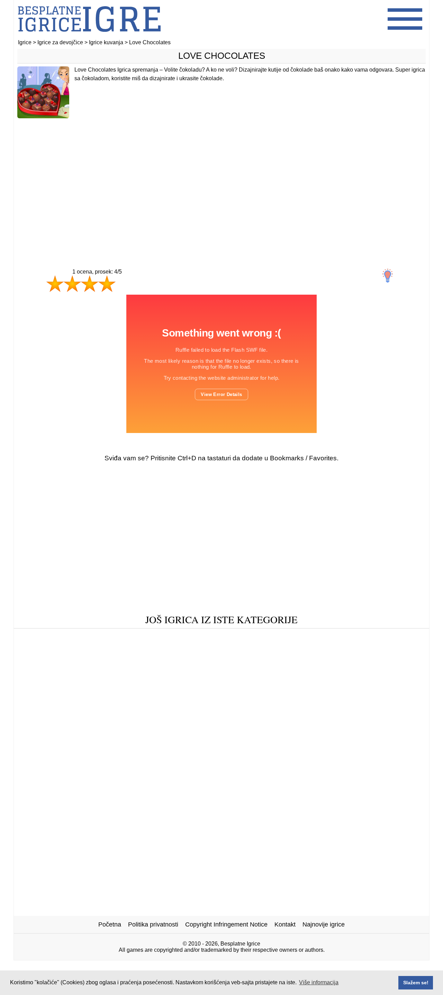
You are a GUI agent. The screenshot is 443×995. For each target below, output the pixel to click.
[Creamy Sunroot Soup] (111, 679)
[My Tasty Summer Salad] (350, 636)
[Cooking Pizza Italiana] (184, 679)
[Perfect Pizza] (180, 636)
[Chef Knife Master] (381, 658)
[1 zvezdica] (55, 283)
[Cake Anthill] (181, 647)
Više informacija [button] (318, 982)
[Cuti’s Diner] (225, 636)
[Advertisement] (221, 178)
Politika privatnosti (153, 924)
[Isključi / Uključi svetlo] (388, 276)
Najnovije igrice (323, 924)
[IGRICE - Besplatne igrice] (89, 36)
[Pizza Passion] (330, 647)
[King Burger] (376, 668)
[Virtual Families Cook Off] (261, 679)
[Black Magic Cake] (279, 636)
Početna (109, 924)
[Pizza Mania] (204, 668)
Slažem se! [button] (415, 982)
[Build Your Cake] (324, 668)
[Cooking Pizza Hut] (139, 658)
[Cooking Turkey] (76, 636)
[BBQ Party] (330, 658)
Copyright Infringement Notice (226, 924)
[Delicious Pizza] (231, 647)
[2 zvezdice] (72, 283)
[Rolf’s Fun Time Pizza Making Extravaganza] (91, 647)
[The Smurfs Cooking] (261, 668)
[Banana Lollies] (130, 636)
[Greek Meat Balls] (69, 668)
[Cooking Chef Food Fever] (140, 668)
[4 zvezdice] (107, 283)
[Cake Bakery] (282, 647)
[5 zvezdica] (131, 290)
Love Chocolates (221, 56)
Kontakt (285, 924)
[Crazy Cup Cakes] (384, 647)
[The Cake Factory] (332, 679)
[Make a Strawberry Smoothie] (216, 658)
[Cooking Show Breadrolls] (66, 658)
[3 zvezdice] (89, 283)
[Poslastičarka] (285, 658)
